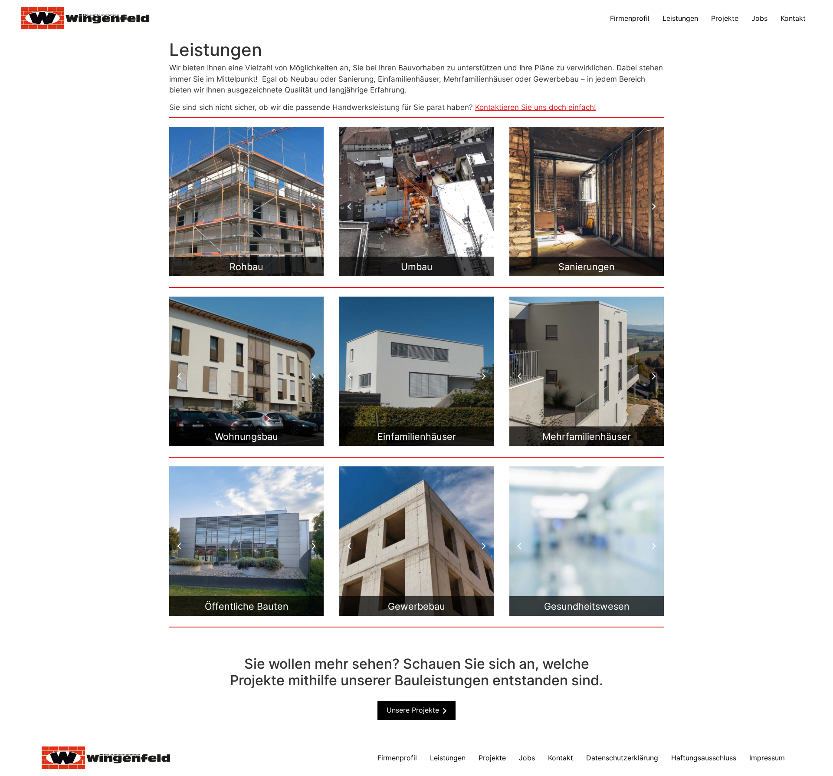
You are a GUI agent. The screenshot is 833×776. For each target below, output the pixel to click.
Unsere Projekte (413, 710)
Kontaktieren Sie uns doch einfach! (535, 107)
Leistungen (680, 18)
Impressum (767, 757)
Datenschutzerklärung (622, 757)
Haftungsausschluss (703, 757)
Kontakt (793, 18)
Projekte (724, 18)
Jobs (759, 18)
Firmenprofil (629, 18)
